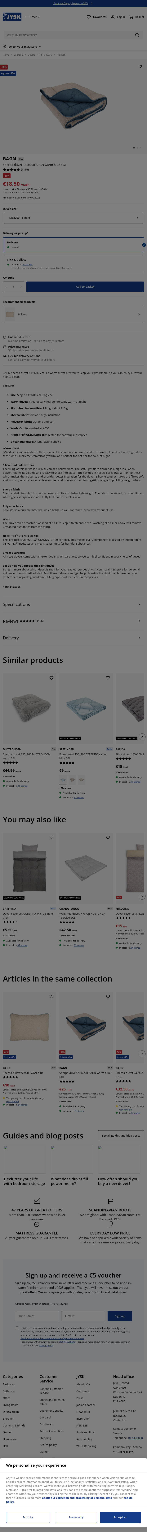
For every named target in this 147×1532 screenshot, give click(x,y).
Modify (28, 1517)
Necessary (76, 1517)
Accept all (120, 1517)
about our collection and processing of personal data (77, 1498)
